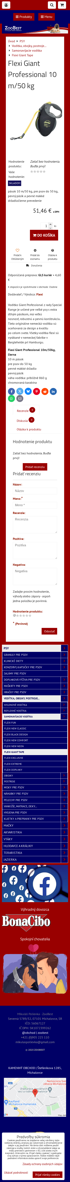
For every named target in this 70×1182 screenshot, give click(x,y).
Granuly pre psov (16, 655)
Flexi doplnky (13, 769)
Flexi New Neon (14, 746)
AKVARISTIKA (13, 832)
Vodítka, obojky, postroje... (21, 698)
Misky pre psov (14, 787)
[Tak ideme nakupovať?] (35, 32)
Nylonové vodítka (15, 705)
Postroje (9, 781)
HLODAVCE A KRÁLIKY (18, 846)
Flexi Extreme (13, 764)
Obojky (8, 775)
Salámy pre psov (15, 673)
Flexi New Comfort (16, 740)
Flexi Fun (10, 722)
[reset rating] (14, 615)
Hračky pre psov (15, 692)
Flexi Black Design (16, 734)
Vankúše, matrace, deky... (20, 806)
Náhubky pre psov (16, 793)
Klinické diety (13, 661)
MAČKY (8, 825)
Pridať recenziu (35, 467)
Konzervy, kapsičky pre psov (23, 667)
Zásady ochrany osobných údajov (42, 1164)
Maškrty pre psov (16, 686)
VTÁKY (8, 839)
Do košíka (45, 235)
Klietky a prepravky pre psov (24, 819)
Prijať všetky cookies (47, 1175)
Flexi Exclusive (13, 758)
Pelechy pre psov (15, 800)
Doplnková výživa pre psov (22, 679)
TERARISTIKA (13, 853)
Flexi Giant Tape (14, 752)
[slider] (38, 171)
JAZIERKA (10, 859)
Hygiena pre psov (15, 812)
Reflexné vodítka (15, 710)
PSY (6, 648)
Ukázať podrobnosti (16, 1172)
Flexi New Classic (15, 728)
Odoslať (49, 631)
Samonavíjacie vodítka (18, 716)
